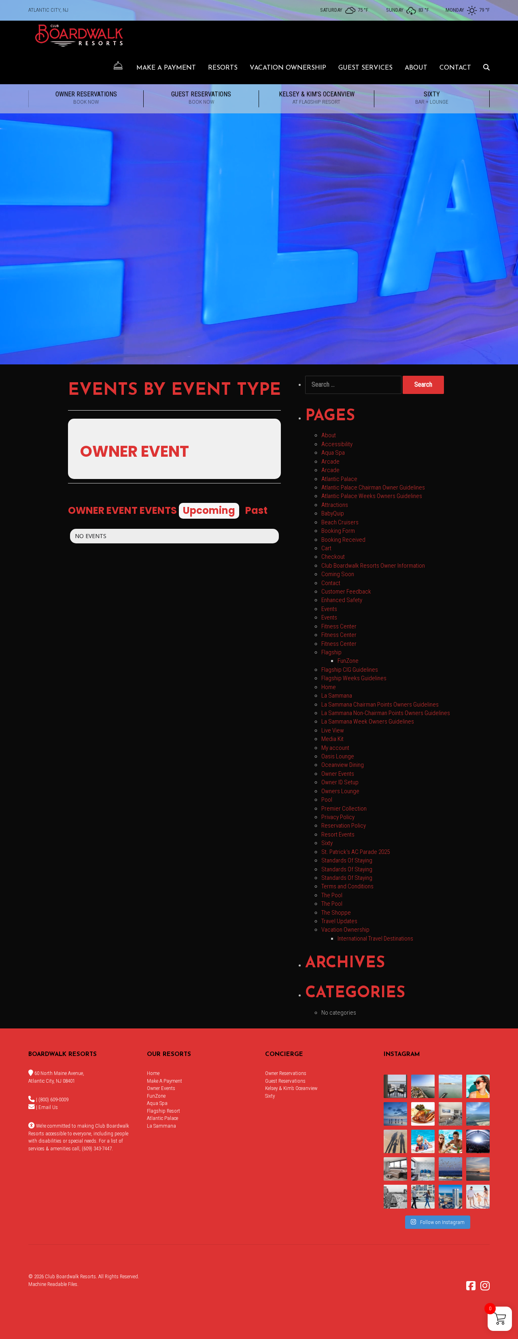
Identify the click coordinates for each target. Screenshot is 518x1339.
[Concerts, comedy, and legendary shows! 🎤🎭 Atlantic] (478, 1141)
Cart (326, 548)
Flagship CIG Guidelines (349, 669)
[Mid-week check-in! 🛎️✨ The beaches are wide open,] (395, 1114)
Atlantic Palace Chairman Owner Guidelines (373, 487)
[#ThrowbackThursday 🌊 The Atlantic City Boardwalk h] (395, 1196)
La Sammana (336, 695)
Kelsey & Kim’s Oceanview (317, 97)
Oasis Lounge (337, 756)
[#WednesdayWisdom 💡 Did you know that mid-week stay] (423, 1196)
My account (335, 747)
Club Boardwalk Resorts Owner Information (373, 565)
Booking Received (343, 539)
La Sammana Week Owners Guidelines (367, 721)
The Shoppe (336, 912)
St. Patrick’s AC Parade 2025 (355, 852)
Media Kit (332, 739)
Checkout (333, 556)
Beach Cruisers (340, 522)
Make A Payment (166, 68)
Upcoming (209, 510)
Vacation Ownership (288, 68)
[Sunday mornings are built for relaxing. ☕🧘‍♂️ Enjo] (395, 1086)
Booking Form (338, 530)
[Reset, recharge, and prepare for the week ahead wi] (478, 1114)
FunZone (348, 660)
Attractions (334, 505)
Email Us (48, 1107)
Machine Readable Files (52, 1284)
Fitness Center (339, 626)
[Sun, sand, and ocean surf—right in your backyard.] (423, 1086)
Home (328, 687)
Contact (455, 68)
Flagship (331, 652)
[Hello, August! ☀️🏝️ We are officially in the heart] (450, 1169)
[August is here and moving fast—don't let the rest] (395, 1169)
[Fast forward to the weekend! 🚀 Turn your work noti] (423, 1141)
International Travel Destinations (375, 938)
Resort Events (338, 834)
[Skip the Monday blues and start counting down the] (450, 1114)
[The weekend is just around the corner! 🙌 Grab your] (478, 1086)
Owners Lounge (340, 791)
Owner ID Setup (340, 782)
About (416, 68)
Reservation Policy (343, 825)
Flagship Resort (163, 1111)
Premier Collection (344, 808)
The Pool (331, 895)
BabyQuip (332, 513)
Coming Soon (337, 574)
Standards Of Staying (346, 860)
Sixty (431, 97)
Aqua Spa (333, 452)
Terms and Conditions (347, 886)
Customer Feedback (346, 591)
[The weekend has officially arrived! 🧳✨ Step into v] (450, 1086)
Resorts (223, 68)
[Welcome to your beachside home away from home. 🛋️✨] (423, 1169)
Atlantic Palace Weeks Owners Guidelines (371, 496)
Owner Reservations (86, 97)
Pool (326, 799)
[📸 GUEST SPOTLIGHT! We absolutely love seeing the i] (450, 1141)
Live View (332, 730)
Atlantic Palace (339, 479)
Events (329, 609)
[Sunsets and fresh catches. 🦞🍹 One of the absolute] (450, 1196)
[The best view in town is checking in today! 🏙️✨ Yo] (478, 1169)
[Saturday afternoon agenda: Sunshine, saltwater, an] (395, 1141)
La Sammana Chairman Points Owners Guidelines (380, 704)
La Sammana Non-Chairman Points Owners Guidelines (385, 713)
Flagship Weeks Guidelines (353, 678)
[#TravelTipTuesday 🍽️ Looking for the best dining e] (423, 1114)
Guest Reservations (201, 97)
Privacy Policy (338, 817)
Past (256, 510)
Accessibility (336, 444)
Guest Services (365, 68)
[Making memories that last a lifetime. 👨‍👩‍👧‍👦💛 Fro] (478, 1196)
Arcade (330, 461)
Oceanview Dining (342, 764)
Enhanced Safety (341, 600)
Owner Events (337, 773)
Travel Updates (339, 921)
